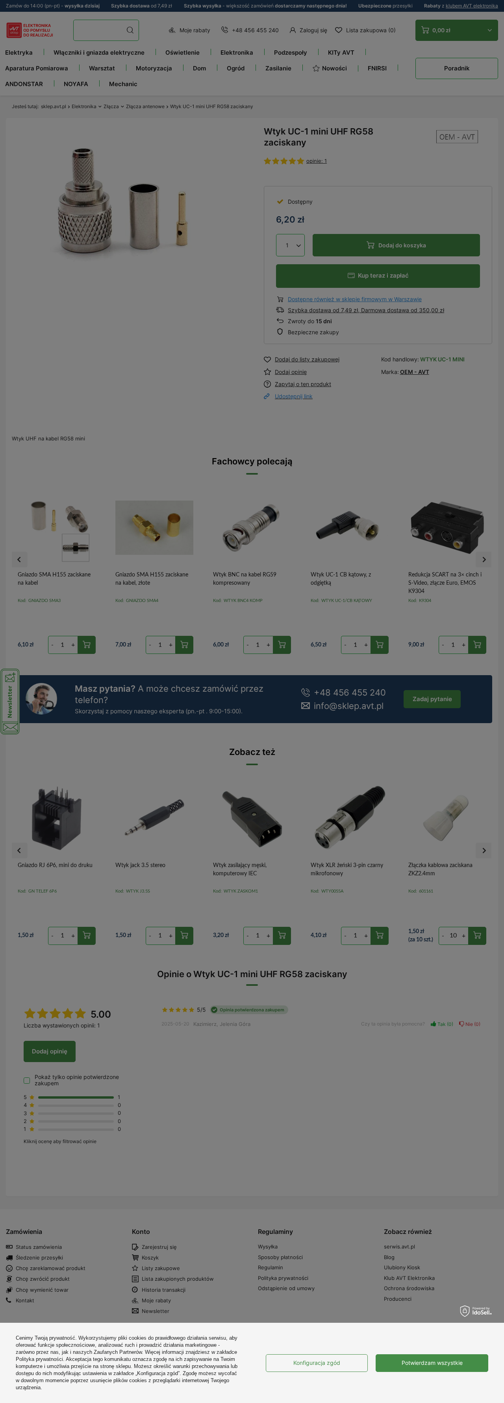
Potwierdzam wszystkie (432, 1362)
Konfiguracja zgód (316, 1362)
